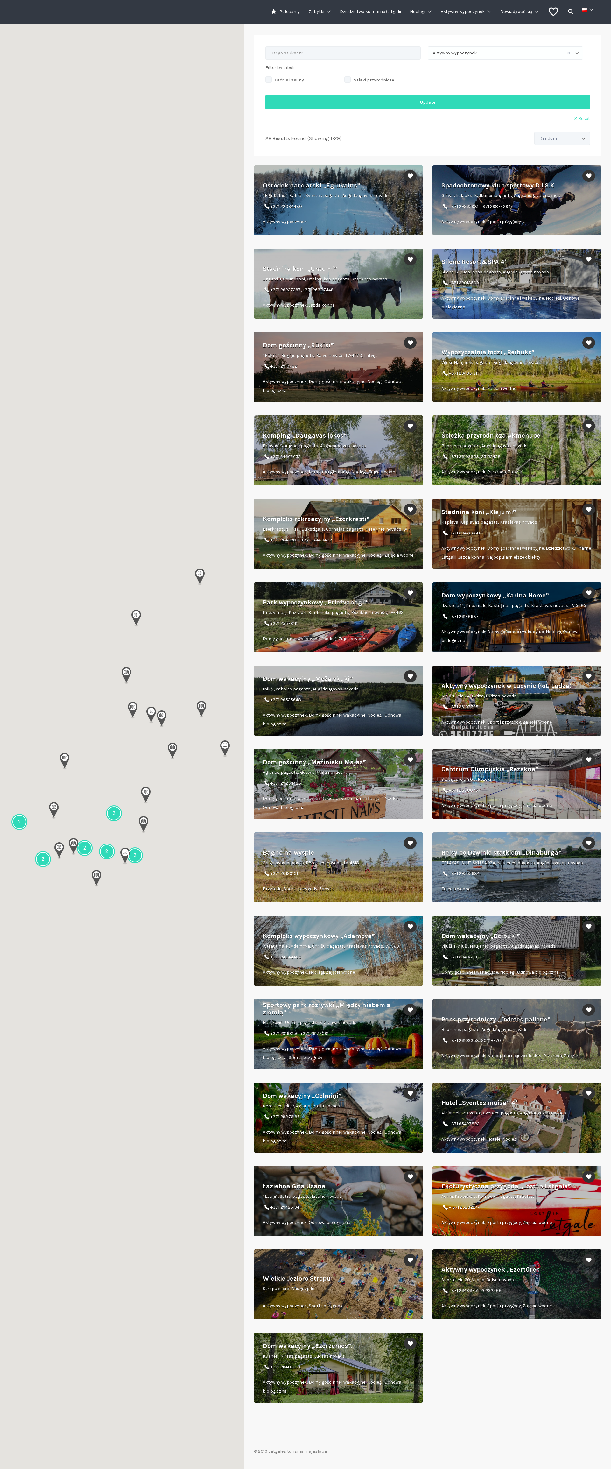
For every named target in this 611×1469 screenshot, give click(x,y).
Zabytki (316, 11)
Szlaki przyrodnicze (374, 80)
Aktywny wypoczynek (463, 11)
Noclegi (417, 11)
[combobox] (505, 53)
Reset (584, 118)
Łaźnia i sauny (289, 80)
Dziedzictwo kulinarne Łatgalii (370, 11)
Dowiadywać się (516, 11)
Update (428, 102)
